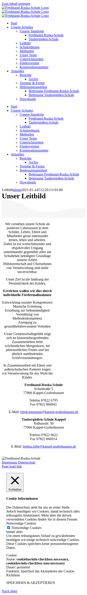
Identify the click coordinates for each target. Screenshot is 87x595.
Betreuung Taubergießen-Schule (51, 178)
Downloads (28, 182)
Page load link (12, 466)
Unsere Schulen (22, 110)
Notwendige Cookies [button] (21, 523)
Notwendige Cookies (26, 528)
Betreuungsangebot (33, 170)
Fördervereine (29, 146)
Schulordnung (29, 130)
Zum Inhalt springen (16, 4)
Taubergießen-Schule (43, 122)
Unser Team (28, 138)
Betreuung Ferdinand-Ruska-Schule (54, 174)
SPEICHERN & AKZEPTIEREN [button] (30, 583)
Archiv (33, 162)
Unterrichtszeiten (32, 142)
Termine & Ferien (32, 166)
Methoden (27, 134)
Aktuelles (17, 154)
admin (17, 190)
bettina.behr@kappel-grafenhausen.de (49, 446)
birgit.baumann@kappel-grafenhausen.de (49, 412)
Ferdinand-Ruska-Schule (46, 118)
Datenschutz (26, 462)
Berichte (25, 158)
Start (14, 106)
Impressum (9, 462)
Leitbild (25, 126)
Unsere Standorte (32, 114)
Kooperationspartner (34, 150)
